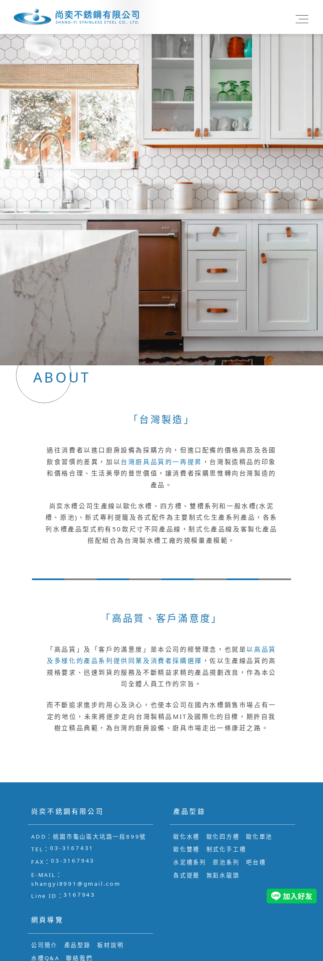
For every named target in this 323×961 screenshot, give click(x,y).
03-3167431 (72, 848)
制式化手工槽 (226, 849)
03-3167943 (73, 860)
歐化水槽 (186, 836)
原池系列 (226, 862)
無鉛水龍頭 (223, 875)
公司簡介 (44, 945)
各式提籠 (186, 875)
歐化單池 (259, 836)
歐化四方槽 (223, 836)
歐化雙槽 (186, 849)
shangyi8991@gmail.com (76, 883)
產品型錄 (77, 945)
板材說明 (110, 945)
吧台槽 (256, 862)
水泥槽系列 (190, 862)
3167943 (79, 894)
